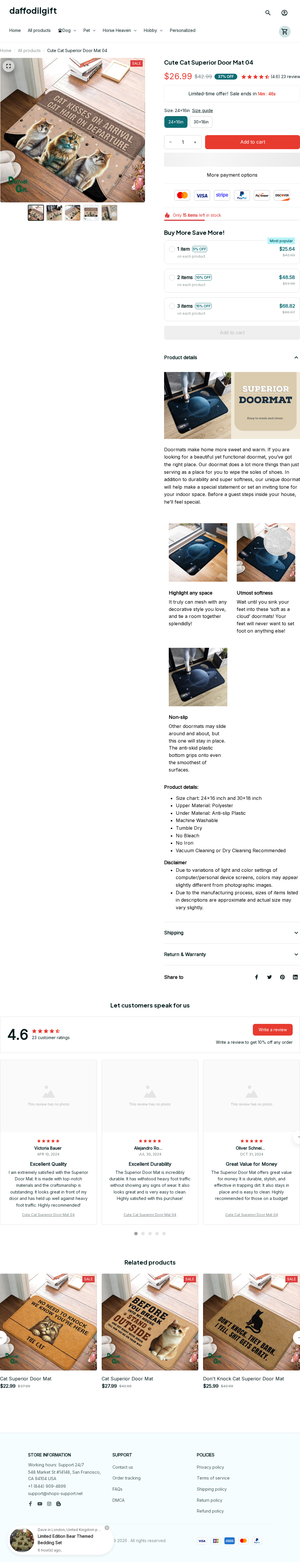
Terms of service (213, 1477)
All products (29, 50)
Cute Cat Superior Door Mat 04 (48, 1215)
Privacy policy (210, 1467)
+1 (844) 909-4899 (47, 1486)
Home (5, 50)
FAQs (117, 1489)
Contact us (122, 1467)
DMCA (118, 1500)
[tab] (136, 1233)
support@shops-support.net (55, 1493)
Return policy (209, 1500)
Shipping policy (212, 1489)
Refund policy (210, 1510)
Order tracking (126, 1477)
